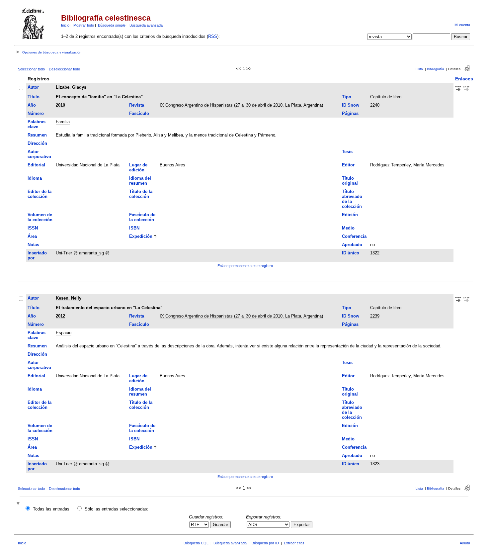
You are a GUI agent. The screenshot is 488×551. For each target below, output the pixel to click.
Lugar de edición (138, 167)
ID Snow (350, 105)
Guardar (220, 524)
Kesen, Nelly (68, 298)
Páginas (350, 113)
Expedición (140, 236)
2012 (60, 316)
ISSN (33, 228)
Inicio (65, 25)
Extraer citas (294, 543)
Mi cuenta (462, 25)
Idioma (35, 178)
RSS (212, 36)
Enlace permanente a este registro (245, 266)
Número (36, 113)
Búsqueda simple (111, 25)
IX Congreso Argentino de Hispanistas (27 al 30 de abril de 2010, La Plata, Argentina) (241, 105)
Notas (33, 244)
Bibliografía (435, 69)
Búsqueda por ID (265, 543)
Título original (350, 181)
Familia (63, 121)
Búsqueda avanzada (146, 25)
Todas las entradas (51, 508)
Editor (348, 164)
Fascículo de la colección (142, 217)
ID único (350, 252)
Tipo (346, 96)
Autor (33, 87)
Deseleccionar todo (64, 69)
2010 (60, 105)
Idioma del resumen (140, 181)
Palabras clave (36, 124)
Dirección (37, 143)
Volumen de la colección (40, 217)
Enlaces (464, 78)
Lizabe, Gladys (71, 87)
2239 (374, 316)
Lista (419, 69)
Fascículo (139, 113)
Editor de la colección (39, 194)
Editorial (36, 164)
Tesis (347, 151)
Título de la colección (140, 194)
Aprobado (352, 244)
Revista (136, 105)
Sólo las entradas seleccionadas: (116, 508)
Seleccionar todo (31, 69)
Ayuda (465, 543)
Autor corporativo (39, 154)
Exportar (301, 524)
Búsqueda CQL (196, 543)
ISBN (134, 228)
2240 (374, 105)
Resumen (37, 135)
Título (34, 96)
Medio (348, 228)
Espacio (63, 332)
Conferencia (354, 236)
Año (32, 105)
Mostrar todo (83, 25)
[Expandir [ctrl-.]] (19, 504)
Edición (350, 214)
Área (32, 236)
